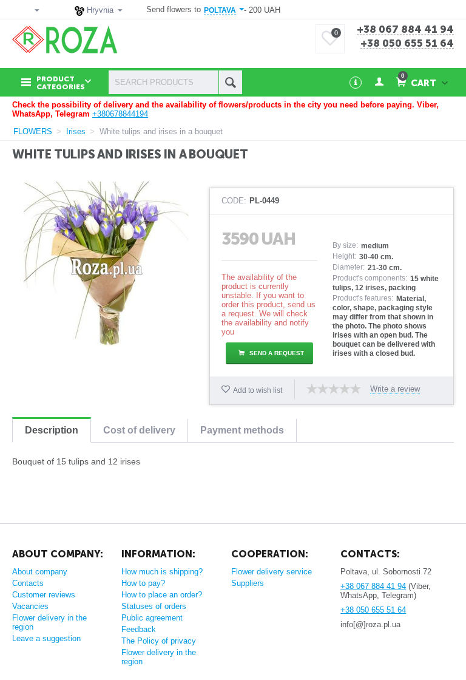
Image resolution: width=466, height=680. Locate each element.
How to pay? (143, 583)
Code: (233, 201)
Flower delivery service (271, 571)
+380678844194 (120, 113)
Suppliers (247, 583)
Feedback (138, 629)
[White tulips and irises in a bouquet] (106, 264)
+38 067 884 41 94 (405, 29)
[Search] (230, 82)
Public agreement (152, 617)
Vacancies (30, 606)
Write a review (395, 389)
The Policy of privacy (158, 640)
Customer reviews (43, 594)
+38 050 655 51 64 (407, 43)
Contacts (28, 583)
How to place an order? (161, 594)
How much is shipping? (162, 571)
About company (39, 571)
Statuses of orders (153, 606)
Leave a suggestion (46, 638)
